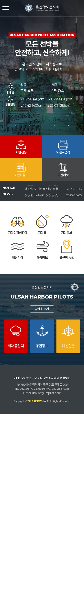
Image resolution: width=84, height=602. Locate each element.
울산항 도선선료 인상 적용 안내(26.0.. (43, 188)
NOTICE (8, 188)
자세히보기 (42, 309)
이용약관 (65, 378)
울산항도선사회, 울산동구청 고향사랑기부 (43, 194)
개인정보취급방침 (48, 378)
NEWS (7, 194)
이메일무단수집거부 (25, 378)
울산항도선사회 (42, 8)
